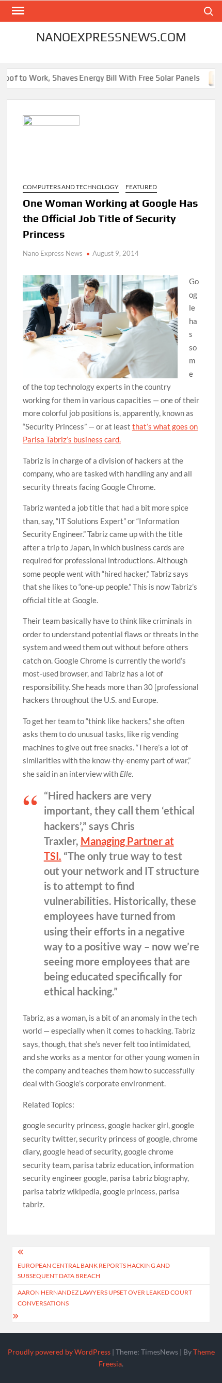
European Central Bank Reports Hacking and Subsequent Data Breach (94, 1271)
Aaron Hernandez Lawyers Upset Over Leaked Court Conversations (105, 1297)
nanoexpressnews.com (111, 37)
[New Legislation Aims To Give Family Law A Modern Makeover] (208, 77)
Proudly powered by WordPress (59, 1351)
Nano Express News (53, 253)
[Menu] (17, 11)
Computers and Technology (71, 187)
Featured (141, 187)
